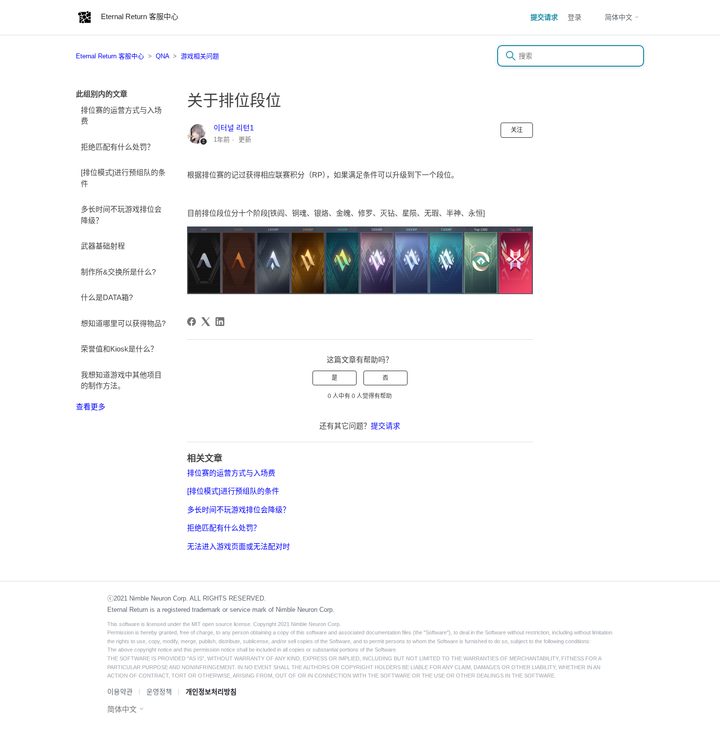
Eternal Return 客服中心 (110, 56)
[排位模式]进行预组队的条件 (123, 178)
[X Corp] (205, 321)
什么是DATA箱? (107, 297)
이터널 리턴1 (234, 128)
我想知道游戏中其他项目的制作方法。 (121, 380)
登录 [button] (574, 17)
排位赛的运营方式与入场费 (121, 116)
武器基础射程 (103, 246)
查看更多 (90, 406)
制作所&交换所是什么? (118, 272)
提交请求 (544, 17)
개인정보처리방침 (211, 692)
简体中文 (619, 17)
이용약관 (120, 692)
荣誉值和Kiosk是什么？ (119, 349)
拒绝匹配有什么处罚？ (117, 147)
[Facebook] (191, 321)
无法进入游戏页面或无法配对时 (238, 546)
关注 (517, 129)
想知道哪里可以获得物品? (123, 323)
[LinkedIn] (220, 321)
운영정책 (159, 692)
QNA (162, 56)
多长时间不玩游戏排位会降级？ (121, 215)
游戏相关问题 (200, 56)
